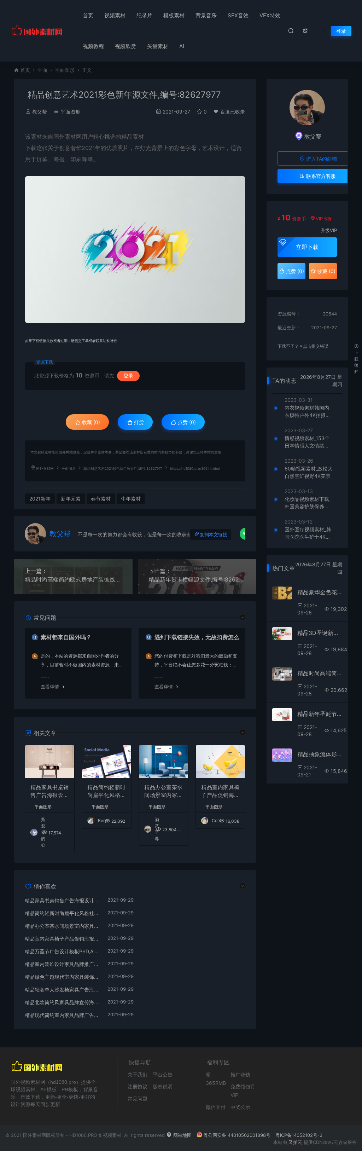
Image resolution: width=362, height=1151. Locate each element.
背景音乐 (206, 15)
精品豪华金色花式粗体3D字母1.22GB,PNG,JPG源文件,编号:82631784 (319, 592)
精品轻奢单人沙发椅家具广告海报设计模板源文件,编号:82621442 (62, 990)
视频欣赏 (125, 46)
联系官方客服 (320, 176)
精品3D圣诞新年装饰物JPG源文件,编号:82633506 (319, 632)
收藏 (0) (90, 422)
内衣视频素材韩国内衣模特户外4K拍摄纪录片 (308, 412)
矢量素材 (157, 46)
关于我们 (137, 1074)
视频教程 (93, 46)
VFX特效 (269, 15)
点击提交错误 (315, 346)
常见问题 (137, 1098)
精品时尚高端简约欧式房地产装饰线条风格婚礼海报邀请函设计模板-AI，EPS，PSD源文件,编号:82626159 (73, 579)
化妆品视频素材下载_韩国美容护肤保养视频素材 (308, 503)
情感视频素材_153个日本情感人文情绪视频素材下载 (307, 442)
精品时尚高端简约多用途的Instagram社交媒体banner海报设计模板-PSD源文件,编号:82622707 (319, 673)
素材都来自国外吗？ (66, 637)
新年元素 (71, 499)
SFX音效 (238, 15)
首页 (88, 15)
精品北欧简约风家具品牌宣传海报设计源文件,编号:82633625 (62, 1002)
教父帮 (39, 112)
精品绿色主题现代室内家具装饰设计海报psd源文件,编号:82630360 (62, 977)
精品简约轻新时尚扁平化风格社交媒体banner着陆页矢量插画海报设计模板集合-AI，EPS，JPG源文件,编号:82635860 (106, 791)
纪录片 (144, 15)
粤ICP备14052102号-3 (298, 1135)
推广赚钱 (240, 1074)
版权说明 (163, 1086)
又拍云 (295, 1142)
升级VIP (329, 230)
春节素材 (101, 499)
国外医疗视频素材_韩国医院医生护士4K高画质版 (308, 533)
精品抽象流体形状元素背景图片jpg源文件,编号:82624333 (319, 754)
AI (181, 46)
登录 (341, 31)
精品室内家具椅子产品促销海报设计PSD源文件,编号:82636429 (220, 791)
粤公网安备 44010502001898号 (236, 1135)
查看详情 (50, 686)
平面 (42, 70)
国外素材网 (45, 468)
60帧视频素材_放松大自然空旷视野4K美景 (309, 472)
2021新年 (40, 499)
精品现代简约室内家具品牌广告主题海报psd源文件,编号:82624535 (62, 1015)
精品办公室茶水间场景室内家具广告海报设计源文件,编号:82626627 (163, 791)
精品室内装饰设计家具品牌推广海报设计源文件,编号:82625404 (62, 964)
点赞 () (186, 422)
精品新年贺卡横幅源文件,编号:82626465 (197, 579)
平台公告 (163, 1074)
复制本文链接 (213, 534)
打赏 (138, 422)
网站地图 (182, 1135)
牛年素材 (131, 499)
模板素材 (174, 15)
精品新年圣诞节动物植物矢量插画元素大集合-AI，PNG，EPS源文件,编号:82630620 (319, 713)
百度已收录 (232, 112)
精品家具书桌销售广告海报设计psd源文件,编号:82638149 (49, 791)
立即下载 (307, 246)
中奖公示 (240, 1107)
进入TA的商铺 (321, 159)
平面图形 (65, 70)
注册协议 (137, 1086)
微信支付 (216, 1107)
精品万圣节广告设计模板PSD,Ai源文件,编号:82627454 (62, 951)
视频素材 (114, 15)
